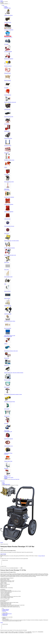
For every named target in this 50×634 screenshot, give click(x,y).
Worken (1, 0)
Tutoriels (5, 478)
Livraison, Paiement (5, 610)
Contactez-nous (4, 615)
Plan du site (4, 611)
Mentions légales (5, 614)
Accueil (5, 6)
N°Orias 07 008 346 (41, 555)
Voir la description (3, 553)
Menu (3, 5)
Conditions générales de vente (7, 613)
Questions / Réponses (5, 609)
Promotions (6, 7)
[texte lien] (2, 480)
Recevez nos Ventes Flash (15, 479)
